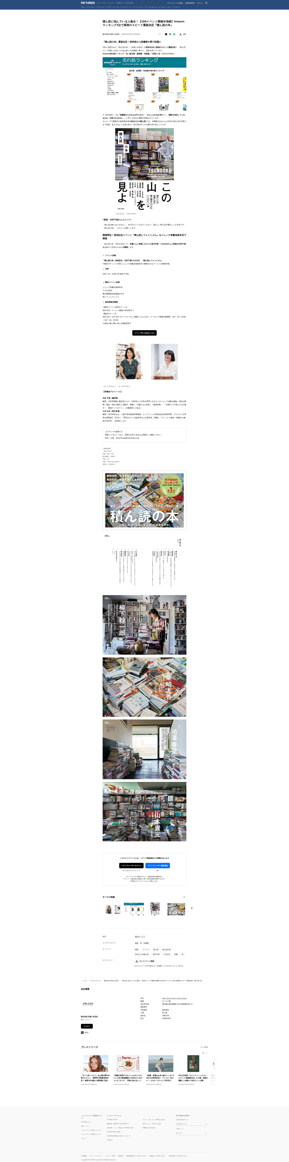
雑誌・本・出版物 (142, 943)
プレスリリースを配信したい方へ (91, 1134)
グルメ (169, 7)
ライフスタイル (150, 7)
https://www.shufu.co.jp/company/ (174, 998)
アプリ (108, 7)
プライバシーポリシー (96, 1156)
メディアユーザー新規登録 (157, 865)
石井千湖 (156, 954)
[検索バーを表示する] (206, 3)
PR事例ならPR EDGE (149, 1128)
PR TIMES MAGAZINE (113, 1132)
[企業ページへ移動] (88, 1004)
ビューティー (126, 7)
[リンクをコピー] (184, 34)
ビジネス (162, 7)
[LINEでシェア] (174, 34)
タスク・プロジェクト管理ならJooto (154, 1120)
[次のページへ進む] (191, 908)
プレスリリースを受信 (175, 3)
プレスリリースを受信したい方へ (91, 1130)
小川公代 (166, 954)
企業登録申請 (190, 3)
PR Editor (110, 1140)
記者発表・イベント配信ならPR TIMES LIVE (120, 1128)
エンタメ (116, 7)
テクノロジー (91, 7)
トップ (84, 981)
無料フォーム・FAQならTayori (152, 1124)
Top (82, 7)
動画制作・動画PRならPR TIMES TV (118, 1124)
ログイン (200, 3)
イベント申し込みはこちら (144, 333)
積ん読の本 (166, 949)
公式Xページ (180, 1129)
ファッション (138, 7)
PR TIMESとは (85, 1122)
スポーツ (177, 7)
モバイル (101, 7)
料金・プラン (85, 1126)
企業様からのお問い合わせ (157, 1156)
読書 (176, 954)
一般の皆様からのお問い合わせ (177, 1156)
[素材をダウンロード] (180, 34)
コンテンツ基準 (110, 1156)
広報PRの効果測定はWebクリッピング (118, 1136)
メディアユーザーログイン (131, 865)
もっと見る (204, 1047)
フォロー (87, 1026)
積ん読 (155, 949)
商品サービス (140, 937)
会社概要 (84, 1156)
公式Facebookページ (182, 1120)
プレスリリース (95, 981)
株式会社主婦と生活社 (111, 981)
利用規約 (120, 1156)
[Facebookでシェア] (170, 34)
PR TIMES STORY (112, 1120)
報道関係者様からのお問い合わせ (136, 1156)
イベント (145, 949)
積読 (136, 949)
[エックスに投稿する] (166, 34)
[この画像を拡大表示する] (113, 909)
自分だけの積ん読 (142, 954)
